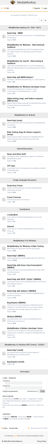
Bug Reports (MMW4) (16, 303)
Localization (12, 215)
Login (5, 378)
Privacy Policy (41, 441)
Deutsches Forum (15, 186)
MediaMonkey (26, 2)
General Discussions (24, 149)
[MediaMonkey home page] (12, 2)
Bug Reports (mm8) (15, 362)
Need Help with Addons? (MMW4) (21, 291)
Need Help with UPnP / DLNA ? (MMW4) (24, 279)
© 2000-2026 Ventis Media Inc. (12, 441)
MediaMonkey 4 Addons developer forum (25, 328)
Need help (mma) (14, 120)
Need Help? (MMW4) (16, 256)
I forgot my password (10, 391)
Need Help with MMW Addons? (20, 77)
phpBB (15, 436)
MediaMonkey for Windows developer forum (26, 87)
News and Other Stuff (16, 154)
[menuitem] (6, 8)
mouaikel (27, 419)
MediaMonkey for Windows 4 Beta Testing (25, 246)
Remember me (32, 391)
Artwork (10, 226)
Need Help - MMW (15, 33)
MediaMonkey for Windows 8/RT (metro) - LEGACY (25, 345)
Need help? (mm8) (15, 350)
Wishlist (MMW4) (14, 317)
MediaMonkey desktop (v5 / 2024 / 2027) (25, 28)
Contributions (25, 209)
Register (12, 378)
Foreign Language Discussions (24, 180)
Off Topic (11, 166)
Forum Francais (14, 197)
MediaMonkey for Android (25, 115)
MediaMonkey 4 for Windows (24, 241)
